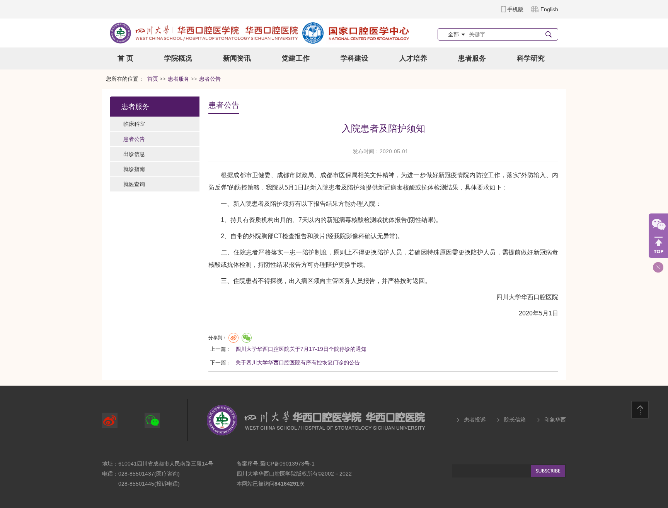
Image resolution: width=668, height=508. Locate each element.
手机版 (515, 9)
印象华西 (555, 420)
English (549, 9)
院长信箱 (515, 420)
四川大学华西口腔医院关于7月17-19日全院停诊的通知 (300, 349)
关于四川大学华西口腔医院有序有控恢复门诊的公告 (297, 362)
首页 (152, 79)
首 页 (125, 58)
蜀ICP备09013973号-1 (287, 464)
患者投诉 (475, 420)
